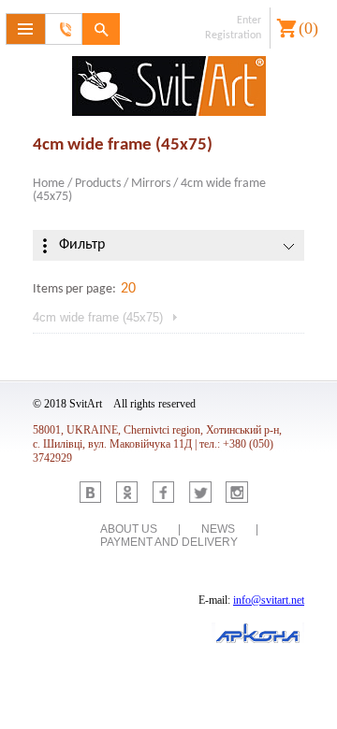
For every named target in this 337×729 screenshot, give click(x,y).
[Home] (168, 88)
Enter (249, 20)
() (308, 28)
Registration (233, 35)
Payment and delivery (169, 542)
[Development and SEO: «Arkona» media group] (258, 634)
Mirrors (150, 184)
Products (98, 184)
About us (128, 529)
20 (128, 288)
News (218, 529)
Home (49, 184)
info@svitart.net (268, 600)
